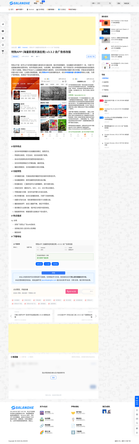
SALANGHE (24, 441)
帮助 (35, 2)
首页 (19, 47)
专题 (41, 2)
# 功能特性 (105, 82)
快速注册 (126, 3)
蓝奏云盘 (39, 264)
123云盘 (47, 264)
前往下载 (92, 56)
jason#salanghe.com (49, 280)
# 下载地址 (105, 90)
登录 (119, 3)
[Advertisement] (53, 31)
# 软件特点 (105, 78)
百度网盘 (55, 264)
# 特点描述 (105, 86)
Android (24, 47)
